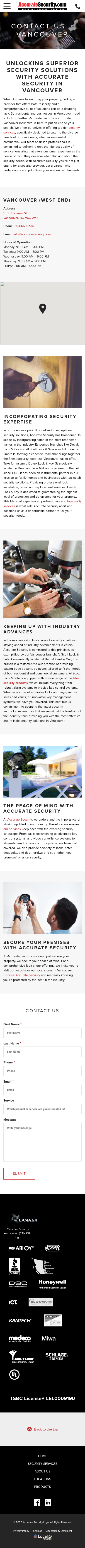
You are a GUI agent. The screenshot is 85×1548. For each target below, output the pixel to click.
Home (42, 1456)
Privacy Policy (21, 1531)
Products (42, 1487)
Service (8, 1100)
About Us (42, 1471)
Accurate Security (19, 819)
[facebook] (37, 1502)
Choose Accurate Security (21, 975)
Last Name (13, 1043)
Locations (42, 1479)
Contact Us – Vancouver (42, 30)
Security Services (42, 1464)
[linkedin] (48, 1502)
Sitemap (37, 1531)
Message (10, 1120)
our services (12, 829)
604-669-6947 (24, 226)
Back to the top (46, 1429)
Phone (10, 1062)
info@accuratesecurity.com (32, 234)
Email (9, 1081)
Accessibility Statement (59, 1531)
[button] (42, 309)
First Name (13, 1024)
